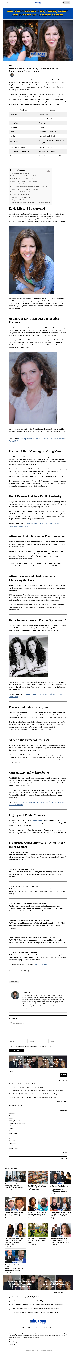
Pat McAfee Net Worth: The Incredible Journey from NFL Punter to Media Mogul (60, 1215)
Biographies (12, 1113)
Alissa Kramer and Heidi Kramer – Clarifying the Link (29, 186)
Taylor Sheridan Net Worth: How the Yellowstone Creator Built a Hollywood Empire (34, 1094)
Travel (11, 1146)
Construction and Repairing (17, 1123)
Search (11, 1071)
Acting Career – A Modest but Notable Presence (27, 176)
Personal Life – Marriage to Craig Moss (24, 178)
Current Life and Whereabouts (22, 197)
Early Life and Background (20, 173)
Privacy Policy (13, 1342)
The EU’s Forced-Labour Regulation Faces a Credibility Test (26, 1087)
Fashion (11, 1128)
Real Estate (12, 1141)
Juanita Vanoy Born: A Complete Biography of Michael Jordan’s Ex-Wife (59, 1240)
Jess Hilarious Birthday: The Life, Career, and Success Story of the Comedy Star (14, 1241)
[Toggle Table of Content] (48, 170)
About (11, 1339)
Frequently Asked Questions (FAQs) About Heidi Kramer (31, 202)
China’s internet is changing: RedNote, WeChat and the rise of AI (28, 1084)
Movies (11, 1136)
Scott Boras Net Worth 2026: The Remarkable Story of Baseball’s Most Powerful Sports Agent (14, 1267)
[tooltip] (17, 970)
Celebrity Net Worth (14, 1121)
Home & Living (13, 1133)
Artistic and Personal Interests (21, 194)
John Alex (17, 74)
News (10, 1138)
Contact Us (12, 1344)
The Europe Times (41, 964)
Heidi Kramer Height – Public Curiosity (24, 181)
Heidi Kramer (37, 820)
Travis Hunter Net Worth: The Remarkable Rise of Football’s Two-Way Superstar (32, 1097)
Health (11, 1131)
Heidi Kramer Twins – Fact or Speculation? (25, 189)
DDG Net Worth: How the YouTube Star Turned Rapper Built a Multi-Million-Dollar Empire (36, 1090)
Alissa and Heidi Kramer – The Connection (25, 184)
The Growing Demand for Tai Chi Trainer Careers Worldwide (37, 1240)
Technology (12, 1143)
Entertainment (13, 1126)
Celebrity (12, 65)
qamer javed (10, 1189)
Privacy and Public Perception (21, 192)
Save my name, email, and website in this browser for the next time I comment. (32, 1046)
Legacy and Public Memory (21, 200)
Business (11, 1116)
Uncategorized (13, 1148)
